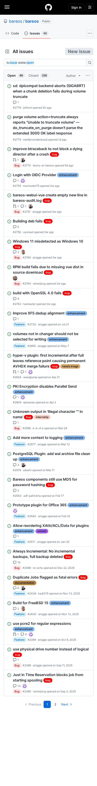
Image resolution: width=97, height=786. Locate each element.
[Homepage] (48, 7)
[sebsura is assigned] (23, 180)
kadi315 (43, 593)
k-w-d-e (38, 428)
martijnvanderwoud (35, 139)
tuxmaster (29, 304)
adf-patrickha (32, 495)
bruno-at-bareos (43, 165)
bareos (15, 21)
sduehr (27, 470)
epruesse (29, 402)
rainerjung (39, 283)
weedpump (30, 377)
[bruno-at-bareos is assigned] (23, 160)
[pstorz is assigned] (15, 278)
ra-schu (38, 567)
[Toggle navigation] (7, 7)
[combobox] (46, 62)
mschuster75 (31, 185)
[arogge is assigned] (23, 252)
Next (64, 704)
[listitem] (48, 96)
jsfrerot (27, 107)
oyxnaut (28, 232)
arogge (36, 211)
